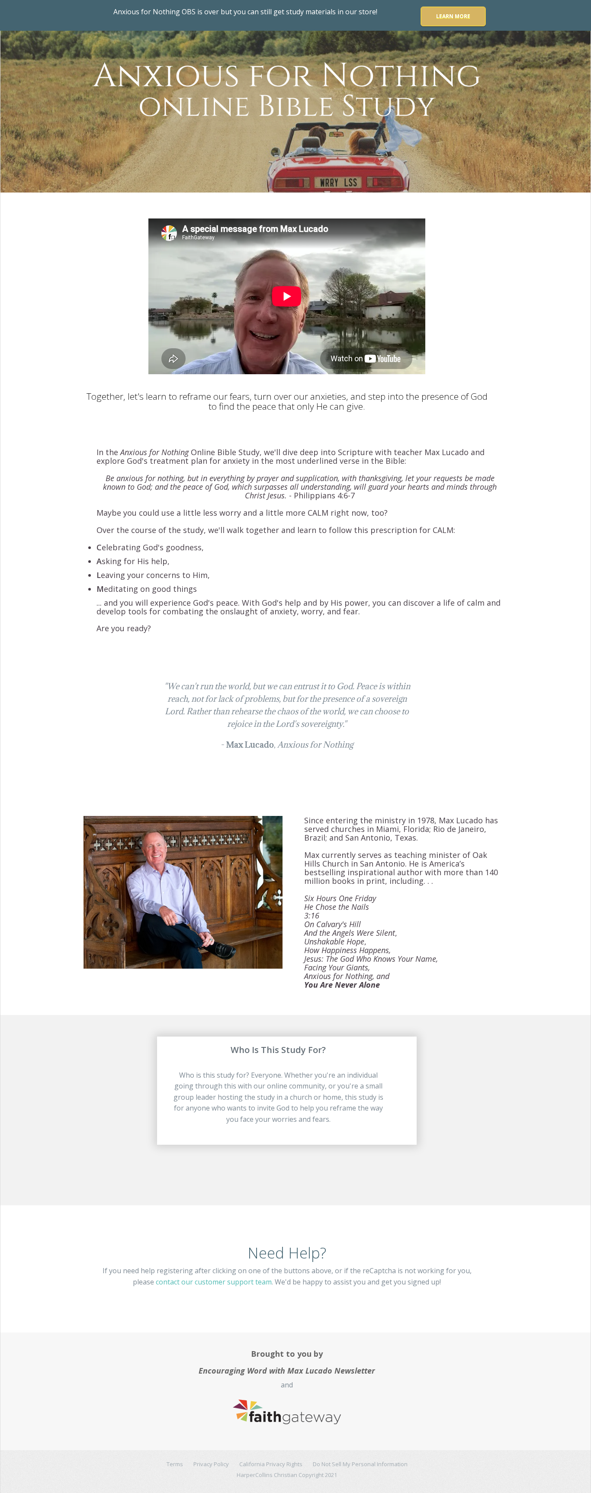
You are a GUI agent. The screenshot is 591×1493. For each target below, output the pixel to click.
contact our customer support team (214, 1282)
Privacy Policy (211, 1464)
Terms (175, 1464)
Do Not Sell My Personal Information (360, 1464)
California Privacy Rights (270, 1464)
